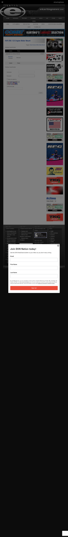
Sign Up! (34, 288)
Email (12, 256)
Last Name (13, 272)
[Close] (58, 246)
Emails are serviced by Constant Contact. (46, 283)
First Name (13, 264)
